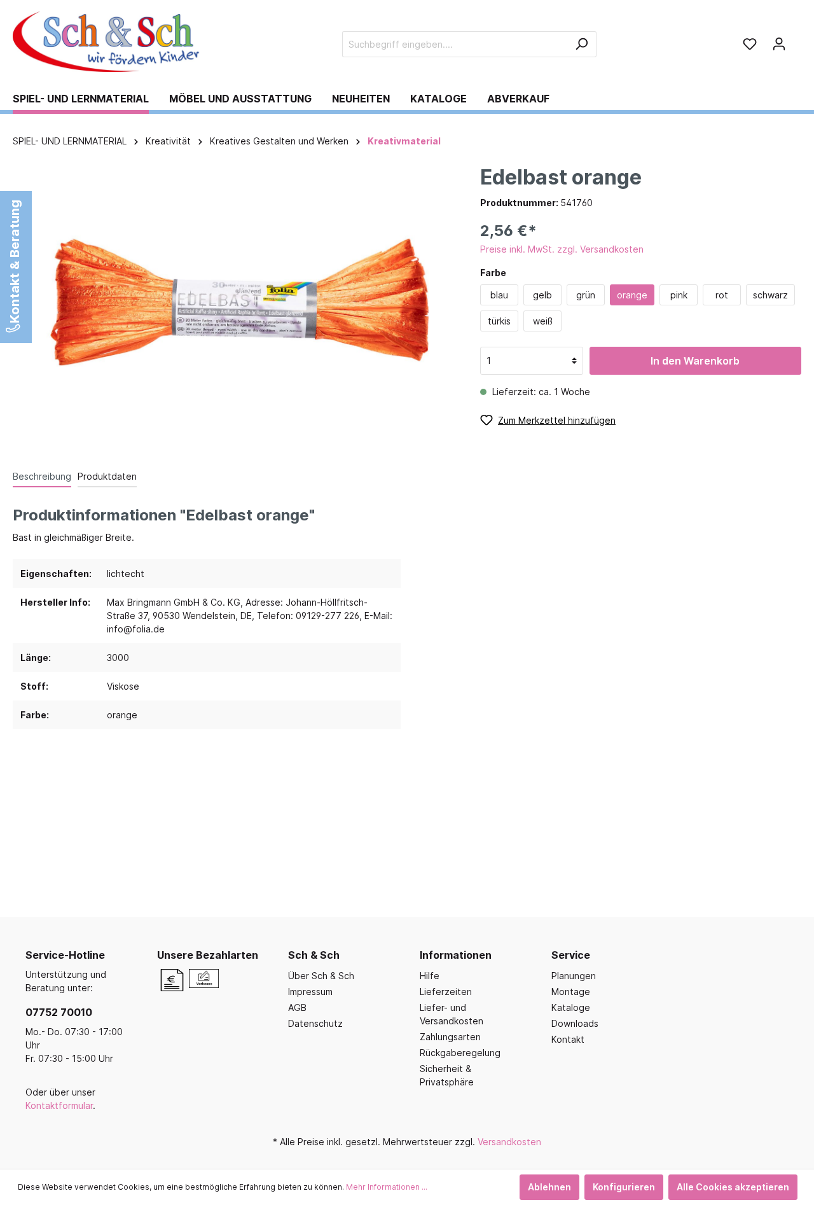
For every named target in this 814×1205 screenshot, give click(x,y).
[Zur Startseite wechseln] (108, 41)
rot (721, 294)
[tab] (42, 475)
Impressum (310, 991)
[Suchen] (582, 44)
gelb (542, 294)
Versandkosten (509, 1141)
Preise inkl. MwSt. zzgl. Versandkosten (562, 249)
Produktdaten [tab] (107, 476)
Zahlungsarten (450, 1036)
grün (585, 294)
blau (499, 294)
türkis (499, 321)
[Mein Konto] (779, 44)
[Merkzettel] (749, 44)
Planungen (573, 975)
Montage (570, 991)
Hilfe (429, 975)
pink (678, 294)
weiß (543, 321)
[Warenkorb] (797, 39)
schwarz (770, 294)
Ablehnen (549, 1186)
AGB (297, 1007)
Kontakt (567, 1039)
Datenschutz (315, 1023)
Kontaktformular (59, 1105)
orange (632, 294)
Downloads (574, 1023)
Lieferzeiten (446, 991)
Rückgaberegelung (460, 1052)
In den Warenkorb (695, 360)
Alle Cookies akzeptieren (733, 1186)
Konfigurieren (624, 1186)
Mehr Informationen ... (386, 1187)
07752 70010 (58, 1012)
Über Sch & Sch (321, 975)
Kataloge (570, 1007)
